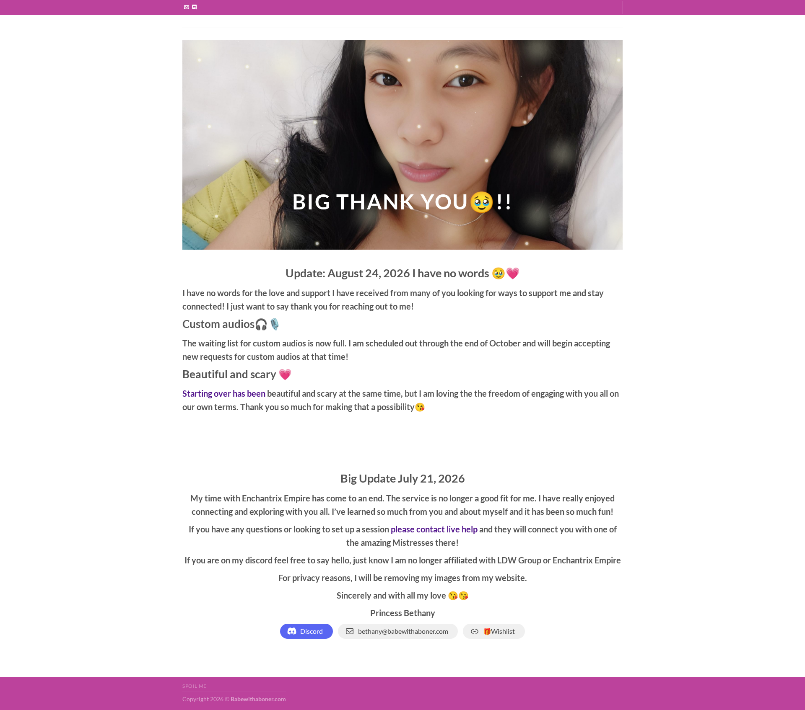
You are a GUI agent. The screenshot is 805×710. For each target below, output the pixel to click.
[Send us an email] (186, 7)
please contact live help (434, 529)
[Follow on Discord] (194, 7)
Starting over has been (223, 393)
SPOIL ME (194, 686)
